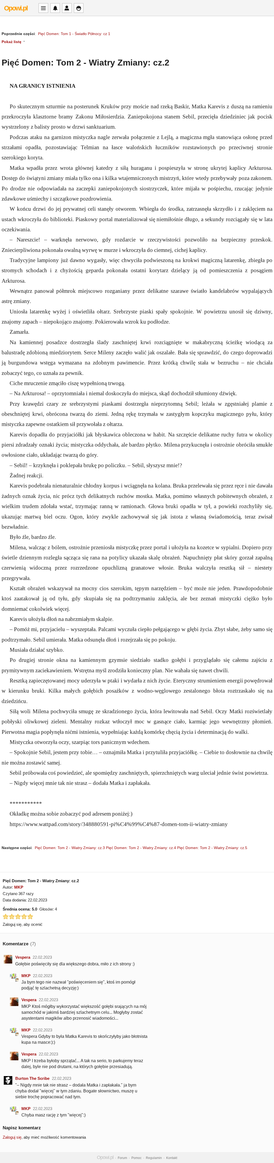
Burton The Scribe (32, 1078)
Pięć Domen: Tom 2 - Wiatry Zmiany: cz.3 (70, 848)
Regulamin (154, 1158)
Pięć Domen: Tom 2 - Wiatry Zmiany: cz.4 (141, 848)
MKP (18, 887)
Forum (122, 1158)
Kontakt (171, 1158)
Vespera (22, 957)
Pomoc (136, 1158)
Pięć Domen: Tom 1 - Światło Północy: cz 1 (74, 34)
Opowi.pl (16, 8)
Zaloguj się (12, 1137)
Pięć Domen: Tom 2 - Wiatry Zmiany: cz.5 (212, 848)
